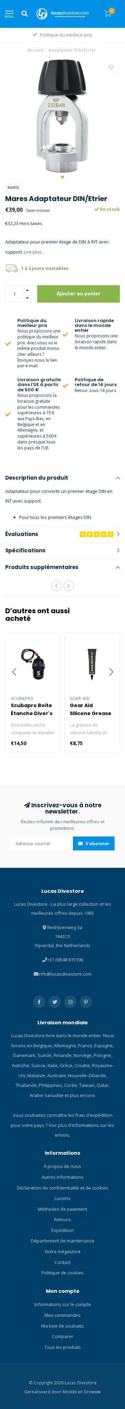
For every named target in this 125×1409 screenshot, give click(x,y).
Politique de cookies (62, 1273)
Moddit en (73, 1391)
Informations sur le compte (62, 1304)
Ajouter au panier (78, 293)
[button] (62, 177)
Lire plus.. (34, 252)
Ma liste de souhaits (62, 1326)
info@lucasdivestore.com (65, 974)
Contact (62, 1262)
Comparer (62, 1336)
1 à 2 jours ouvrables (44, 268)
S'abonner (96, 843)
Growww (92, 1391)
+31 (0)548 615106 (65, 959)
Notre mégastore (63, 1251)
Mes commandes (62, 1315)
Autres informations (63, 1177)
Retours (62, 1219)
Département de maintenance (62, 1241)
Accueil (35, 50)
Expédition (62, 1230)
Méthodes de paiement (62, 1209)
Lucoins (62, 1198)
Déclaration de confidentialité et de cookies (62, 1188)
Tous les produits (62, 1347)
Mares (13, 187)
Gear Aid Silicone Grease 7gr (90, 713)
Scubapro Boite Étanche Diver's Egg (31, 713)
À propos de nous (62, 1166)
